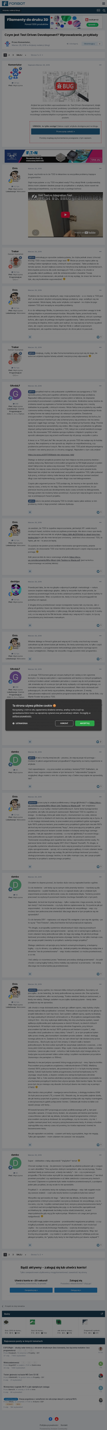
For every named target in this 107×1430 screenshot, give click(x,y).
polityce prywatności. (22, 716)
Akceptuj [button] (85, 723)
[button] (20, 723)
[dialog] (53, 715)
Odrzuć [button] (64, 723)
